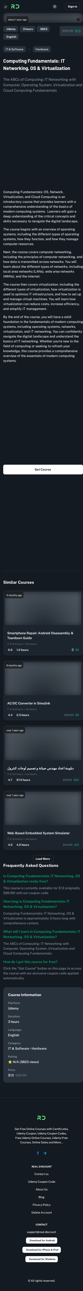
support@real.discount (41, 1232)
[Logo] (15, 6)
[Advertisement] (41, 140)
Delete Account (41, 1212)
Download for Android (42, 1240)
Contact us (41, 1174)
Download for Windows (42, 1259)
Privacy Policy (42, 1204)
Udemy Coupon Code (41, 1181)
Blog (41, 1197)
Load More (43, 858)
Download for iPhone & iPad (42, 1249)
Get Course (43, 469)
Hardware (41, 49)
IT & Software (14, 49)
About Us (42, 1189)
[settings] (55, 6)
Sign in (72, 6)
